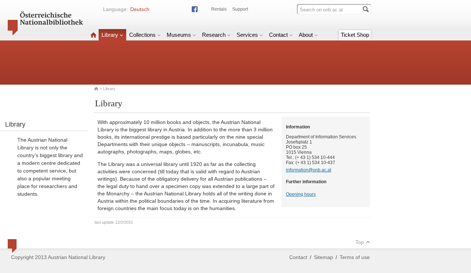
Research (214, 35)
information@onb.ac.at (308, 170)
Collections (142, 35)
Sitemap (323, 257)
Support (240, 9)
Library (110, 35)
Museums (179, 35)
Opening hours (301, 194)
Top (359, 242)
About (306, 35)
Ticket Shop (355, 35)
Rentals (219, 9)
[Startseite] (93, 34)
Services (247, 35)
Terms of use (355, 257)
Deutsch (139, 9)
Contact (278, 35)
